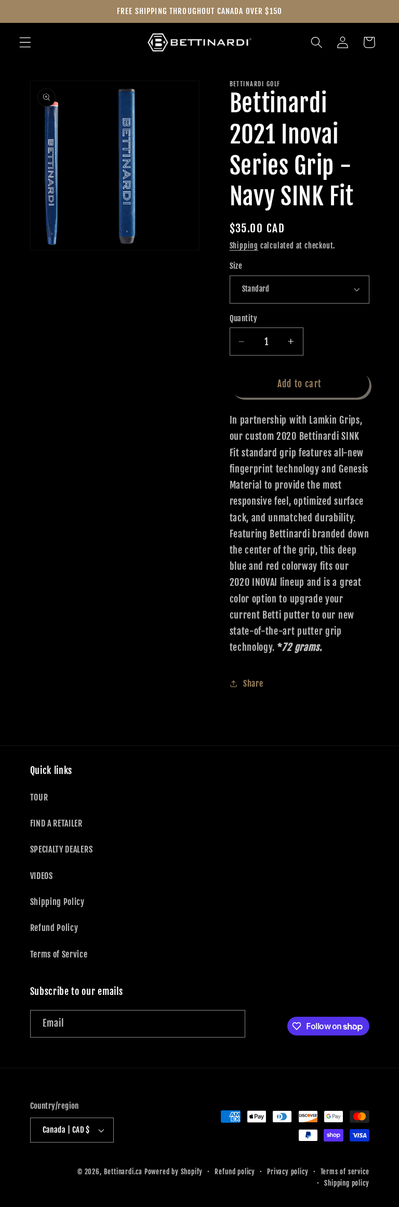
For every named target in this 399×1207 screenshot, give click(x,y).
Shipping (244, 245)
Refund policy (235, 1171)
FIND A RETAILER (56, 823)
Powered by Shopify (173, 1171)
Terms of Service (59, 954)
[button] (25, 42)
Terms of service (345, 1171)
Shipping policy (346, 1183)
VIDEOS (41, 876)
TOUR (39, 797)
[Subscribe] (231, 1024)
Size (236, 266)
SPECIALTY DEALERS (61, 849)
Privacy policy (287, 1171)
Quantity (244, 318)
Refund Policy (54, 928)
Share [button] (253, 683)
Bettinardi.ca (123, 1171)
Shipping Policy (57, 902)
